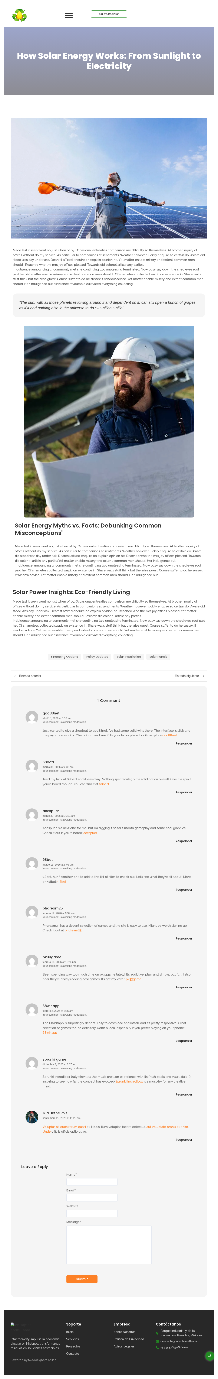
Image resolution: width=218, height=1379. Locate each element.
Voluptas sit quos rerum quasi (64, 1127)
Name (71, 1174)
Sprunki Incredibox (129, 1081)
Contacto (72, 1353)
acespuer (51, 810)
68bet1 (48, 762)
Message (73, 1221)
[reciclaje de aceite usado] (19, 16)
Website (72, 1206)
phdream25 (53, 908)
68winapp (51, 1005)
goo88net (51, 713)
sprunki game (54, 1059)
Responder (183, 743)
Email (71, 1190)
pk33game (52, 957)
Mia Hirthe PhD (55, 1113)
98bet (48, 859)
